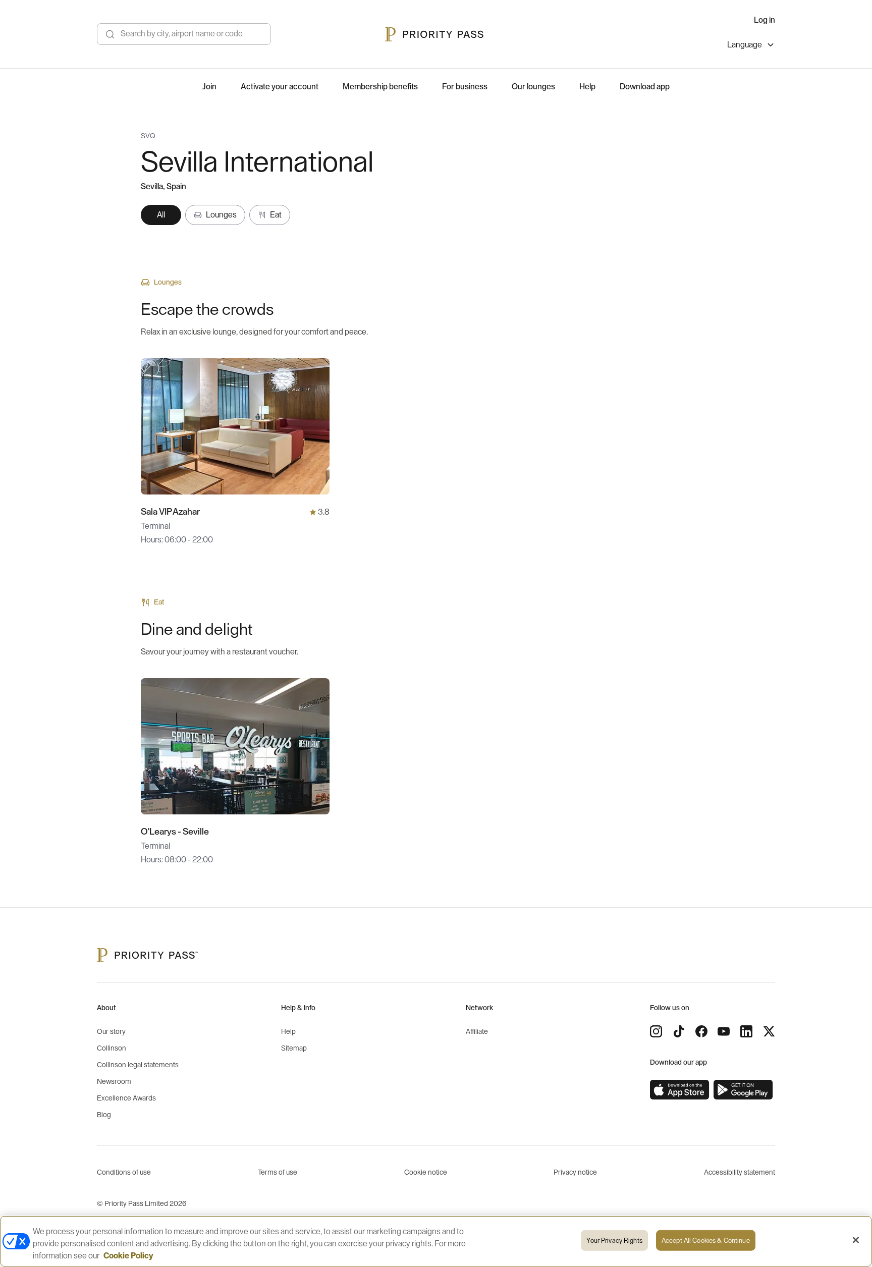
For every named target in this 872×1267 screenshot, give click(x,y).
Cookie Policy (128, 1256)
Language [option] (744, 45)
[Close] (856, 1240)
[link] (680, 1090)
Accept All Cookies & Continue (706, 1240)
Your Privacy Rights (614, 1240)
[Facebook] (701, 1031)
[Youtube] (724, 1031)
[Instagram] (656, 1031)
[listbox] (751, 46)
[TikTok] (679, 1031)
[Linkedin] (746, 1031)
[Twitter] (769, 1031)
